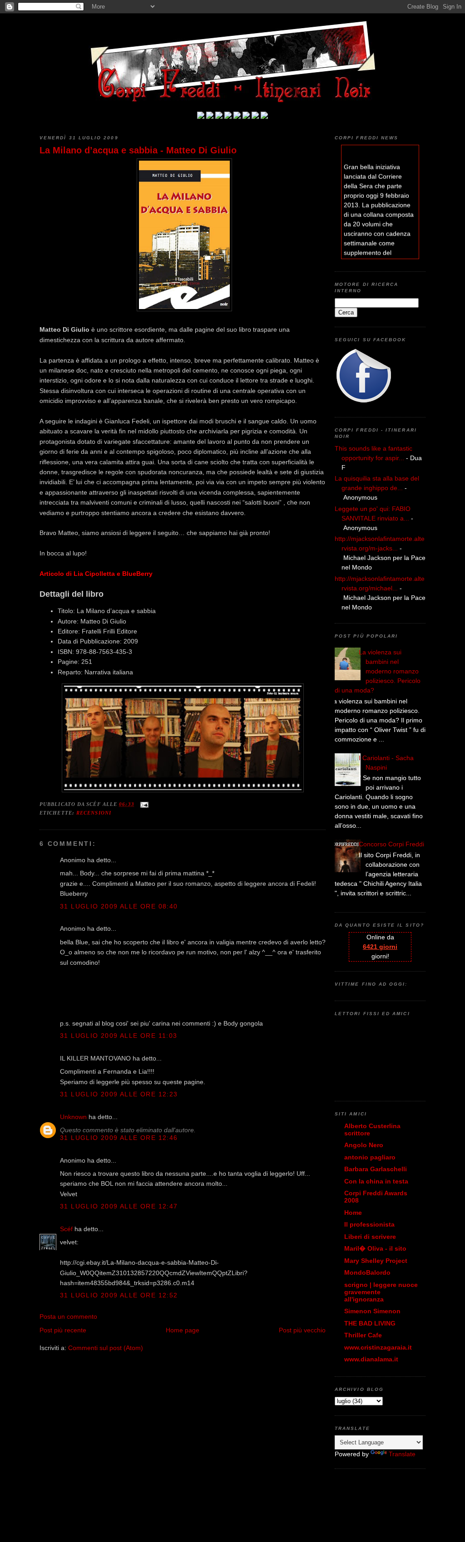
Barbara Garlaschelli (375, 1169)
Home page (182, 1330)
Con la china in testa (376, 1181)
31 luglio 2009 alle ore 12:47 (119, 1206)
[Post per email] (143, 804)
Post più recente (63, 1330)
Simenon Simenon (372, 1311)
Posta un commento (68, 1316)
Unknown (73, 1116)
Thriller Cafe (363, 1335)
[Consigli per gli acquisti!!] (228, 116)
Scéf (66, 1229)
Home (353, 1212)
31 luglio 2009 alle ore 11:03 (119, 1035)
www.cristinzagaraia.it (378, 1347)
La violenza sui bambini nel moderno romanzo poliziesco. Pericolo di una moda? (377, 671)
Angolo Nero (363, 1145)
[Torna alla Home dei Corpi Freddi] (200, 116)
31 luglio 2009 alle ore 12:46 (119, 1137)
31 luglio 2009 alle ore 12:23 (119, 1094)
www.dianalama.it (371, 1359)
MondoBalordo (367, 1272)
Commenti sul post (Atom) (105, 1347)
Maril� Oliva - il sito (375, 1248)
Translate (402, 1454)
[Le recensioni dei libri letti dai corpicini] (209, 116)
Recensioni (93, 812)
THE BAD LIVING (370, 1323)
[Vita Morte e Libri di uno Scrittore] (237, 116)
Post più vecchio (302, 1330)
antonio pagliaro (370, 1157)
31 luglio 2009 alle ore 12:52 (119, 1295)
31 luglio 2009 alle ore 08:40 (119, 906)
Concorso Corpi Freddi (391, 844)
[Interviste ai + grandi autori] (219, 116)
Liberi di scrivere (370, 1236)
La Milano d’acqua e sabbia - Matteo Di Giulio (138, 150)
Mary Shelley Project (375, 1260)
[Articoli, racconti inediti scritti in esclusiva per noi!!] (246, 116)
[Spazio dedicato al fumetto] (255, 116)
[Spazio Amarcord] (264, 116)
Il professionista (369, 1224)
